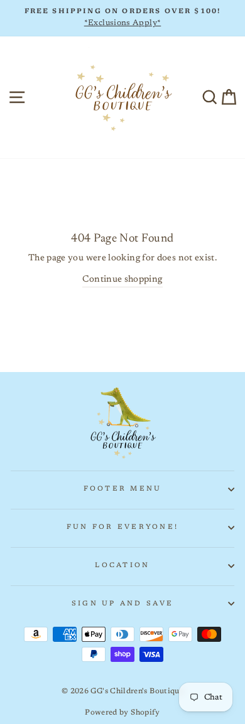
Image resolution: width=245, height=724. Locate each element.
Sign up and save (122, 603)
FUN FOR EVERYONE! (122, 527)
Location (122, 565)
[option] (122, 18)
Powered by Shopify (122, 712)
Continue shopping (122, 279)
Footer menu (123, 489)
